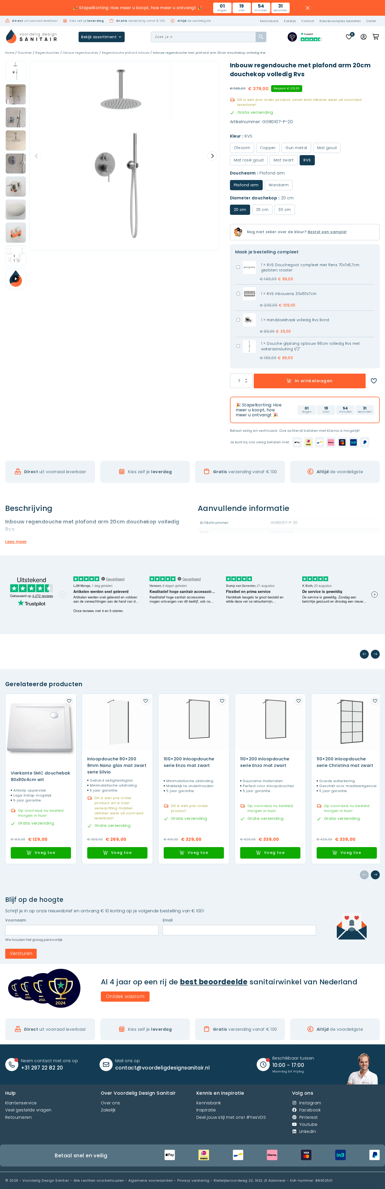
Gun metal (296, 147)
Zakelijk (290, 21)
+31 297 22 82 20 (42, 1067)
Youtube (308, 1124)
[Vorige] (364, 654)
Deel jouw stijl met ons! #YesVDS (231, 1117)
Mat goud (327, 147)
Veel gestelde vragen (28, 1110)
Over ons (110, 1102)
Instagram (310, 1102)
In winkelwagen (314, 381)
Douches (25, 53)
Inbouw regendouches (80, 53)
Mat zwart (284, 160)
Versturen (21, 953)
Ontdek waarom (125, 996)
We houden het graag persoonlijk (34, 939)
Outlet (371, 21)
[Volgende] (375, 654)
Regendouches (47, 53)
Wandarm (279, 185)
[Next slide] (212, 156)
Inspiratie (206, 1110)
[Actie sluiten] (307, 8)
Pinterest (308, 1117)
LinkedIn (307, 1131)
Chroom (242, 147)
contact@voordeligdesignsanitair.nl (162, 1067)
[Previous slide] (36, 156)
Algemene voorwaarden (150, 1180)
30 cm (284, 209)
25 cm (262, 209)
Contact (307, 21)
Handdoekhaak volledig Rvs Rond (298, 320)
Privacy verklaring (193, 1180)
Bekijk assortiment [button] (99, 37)
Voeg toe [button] (45, 852)
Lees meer (16, 542)
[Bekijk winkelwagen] (376, 37)
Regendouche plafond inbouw (125, 53)
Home (9, 53)
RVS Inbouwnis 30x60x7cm (291, 293)
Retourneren (18, 1117)
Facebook (310, 1110)
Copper (268, 147)
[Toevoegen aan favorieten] (374, 381)
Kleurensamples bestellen (340, 21)
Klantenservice (21, 1102)
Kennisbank (269, 21)
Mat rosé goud (249, 160)
